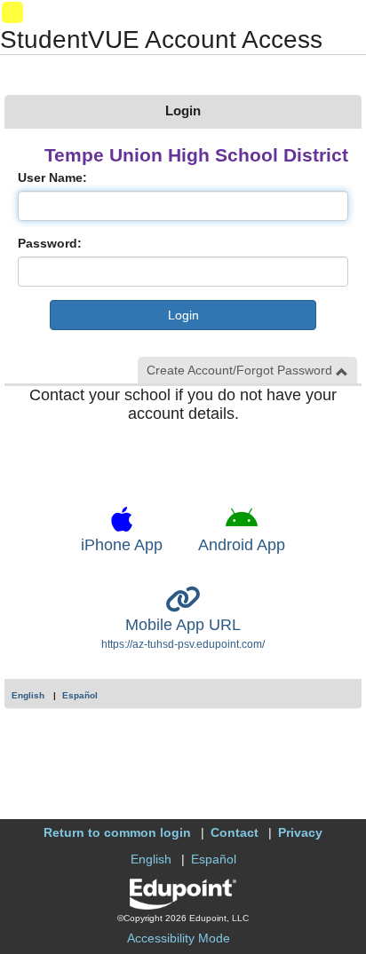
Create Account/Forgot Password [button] (241, 370)
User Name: (52, 177)
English (28, 695)
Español (80, 695)
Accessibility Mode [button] (178, 938)
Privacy (300, 832)
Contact (235, 832)
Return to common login (117, 832)
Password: (50, 243)
